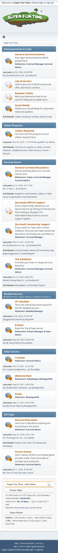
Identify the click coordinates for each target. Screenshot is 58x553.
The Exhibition (23, 259)
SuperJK (30, 437)
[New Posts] (8, 61)
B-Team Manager (35, 331)
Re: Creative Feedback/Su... (15, 369)
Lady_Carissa (27, 472)
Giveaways (8, 446)
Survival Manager (35, 64)
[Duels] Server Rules (12, 406)
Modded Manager (34, 311)
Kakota (52, 142)
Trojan (30, 177)
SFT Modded (22, 301)
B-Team (19, 325)
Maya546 (29, 319)
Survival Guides (22, 250)
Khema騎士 (35, 369)
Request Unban (24, 93)
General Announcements (30, 54)
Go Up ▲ (40, 543)
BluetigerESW (35, 245)
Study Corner (20, 442)
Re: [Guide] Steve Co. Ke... (14, 245)
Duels (18, 394)
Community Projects (36, 285)
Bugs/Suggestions (11, 253)
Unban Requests (24, 130)
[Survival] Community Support (32, 224)
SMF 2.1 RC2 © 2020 (22, 547)
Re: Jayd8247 (40, 142)
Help (16, 543)
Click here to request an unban (28, 147)
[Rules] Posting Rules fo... (14, 280)
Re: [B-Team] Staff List (13, 343)
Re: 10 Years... (9, 188)
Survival (46, 147)
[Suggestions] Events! (12, 319)
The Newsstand (39, 442)
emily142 (32, 75)
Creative (20, 357)
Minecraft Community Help (42, 250)
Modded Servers (20, 150)
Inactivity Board (30, 196)
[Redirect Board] (8, 84)
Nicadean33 (33, 280)
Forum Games (23, 451)
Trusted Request (27, 253)
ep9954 (29, 343)
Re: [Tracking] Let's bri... (13, 437)
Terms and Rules (27, 543)
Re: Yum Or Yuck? (10, 472)
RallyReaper (32, 379)
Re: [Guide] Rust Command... (15, 387)
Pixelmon (7, 150)
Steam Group (46, 116)
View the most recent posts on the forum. (23, 507)
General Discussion (26, 419)
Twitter (18, 116)
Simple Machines (37, 547)
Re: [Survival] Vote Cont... (14, 75)
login (40, 2)
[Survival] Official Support (30, 202)
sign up (49, 2)
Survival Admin (22, 180)
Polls (29, 442)
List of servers (23, 81)
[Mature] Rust (23, 375)
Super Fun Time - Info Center (21, 484)
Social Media (22, 105)
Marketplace (20, 285)
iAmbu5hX (25, 498)
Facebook (26, 116)
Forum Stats (15, 490)
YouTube (35, 116)
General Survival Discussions (32, 167)
